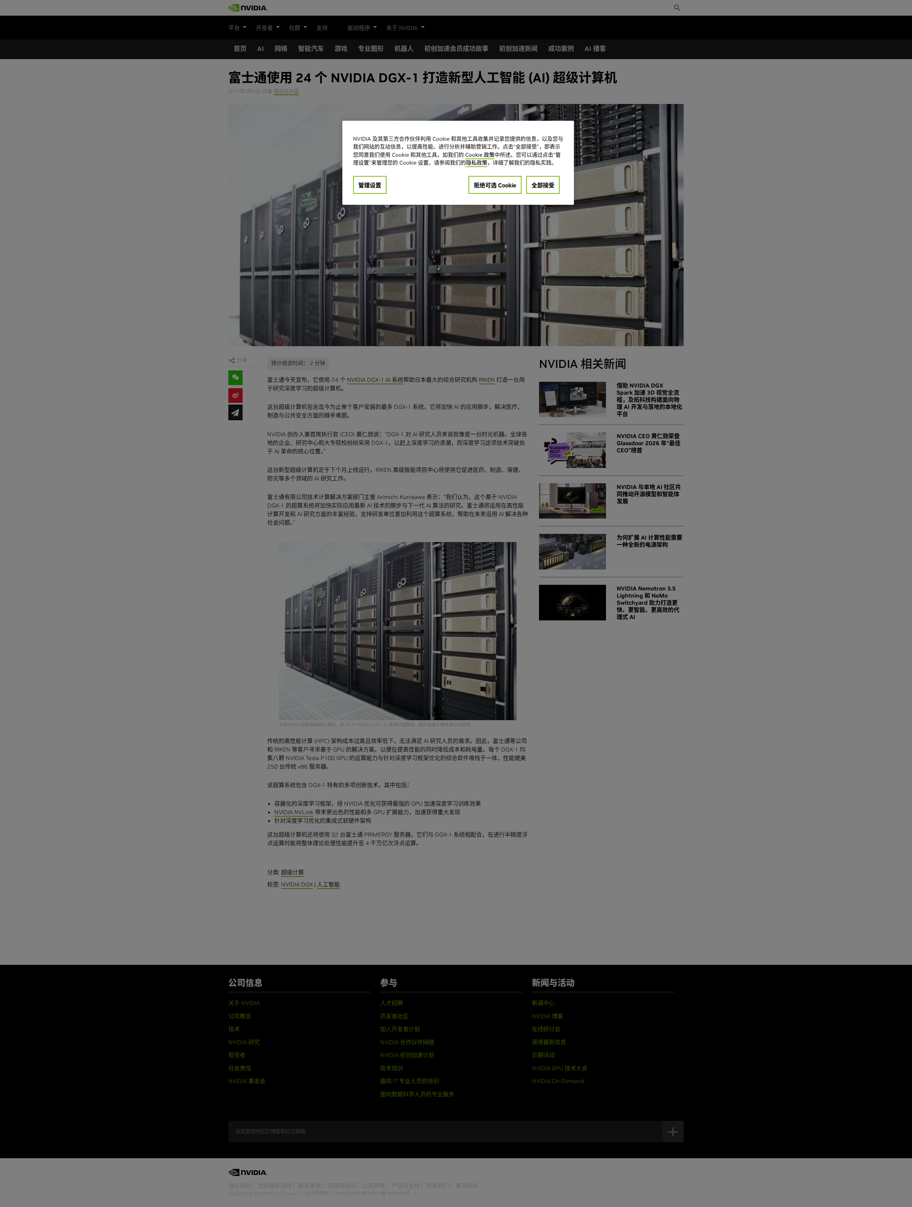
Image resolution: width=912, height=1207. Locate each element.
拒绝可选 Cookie (495, 185)
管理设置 (369, 185)
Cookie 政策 (479, 154)
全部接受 (543, 185)
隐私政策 (476, 162)
